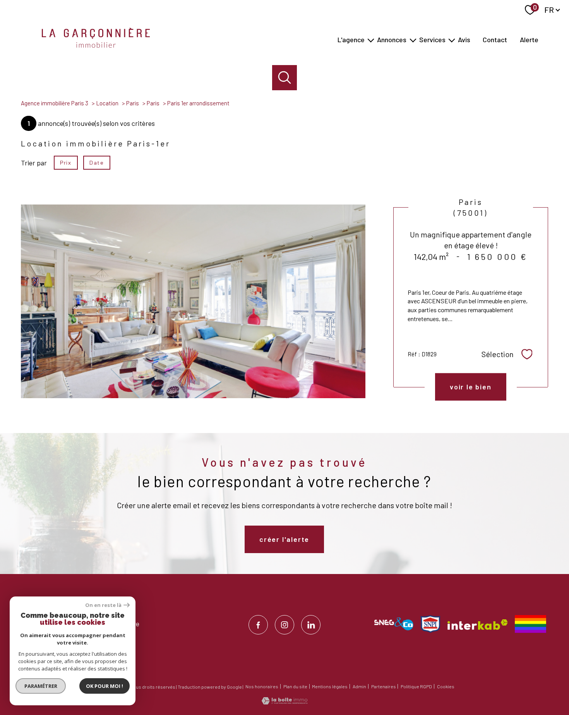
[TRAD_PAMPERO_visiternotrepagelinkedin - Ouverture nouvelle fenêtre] (310, 624)
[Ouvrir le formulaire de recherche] (284, 77)
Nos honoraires (261, 686)
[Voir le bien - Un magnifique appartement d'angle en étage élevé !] (193, 301)
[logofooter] (530, 624)
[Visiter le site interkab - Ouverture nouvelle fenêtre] (477, 624)
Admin (359, 686)
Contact (495, 39)
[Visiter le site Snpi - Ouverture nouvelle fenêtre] (430, 624)
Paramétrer (40, 685)
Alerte (529, 39)
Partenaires (383, 686)
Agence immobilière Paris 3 (54, 103)
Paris (132, 103)
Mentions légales (330, 686)
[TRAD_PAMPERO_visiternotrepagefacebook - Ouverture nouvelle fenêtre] (258, 624)
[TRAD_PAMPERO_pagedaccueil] (96, 45)
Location (107, 103)
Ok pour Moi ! (104, 685)
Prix (65, 162)
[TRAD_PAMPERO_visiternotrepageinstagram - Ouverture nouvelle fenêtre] (284, 624)
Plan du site (295, 686)
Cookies (445, 686)
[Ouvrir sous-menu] (370, 39)
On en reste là (103, 605)
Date (96, 162)
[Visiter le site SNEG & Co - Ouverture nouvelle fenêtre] (393, 624)
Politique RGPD (416, 686)
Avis (464, 39)
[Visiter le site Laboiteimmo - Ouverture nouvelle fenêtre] (284, 702)
